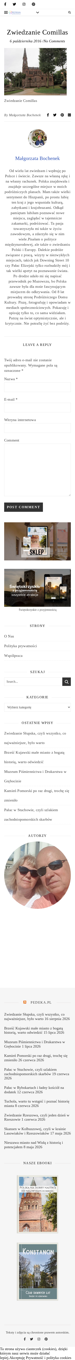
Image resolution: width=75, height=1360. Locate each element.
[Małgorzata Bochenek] (37, 147)
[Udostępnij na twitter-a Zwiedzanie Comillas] (55, 115)
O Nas (9, 636)
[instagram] (23, 5)
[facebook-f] (5, 5)
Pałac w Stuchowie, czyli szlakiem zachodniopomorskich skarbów (30, 1071)
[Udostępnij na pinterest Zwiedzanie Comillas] (63, 115)
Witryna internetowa (20, 420)
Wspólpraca (13, 655)
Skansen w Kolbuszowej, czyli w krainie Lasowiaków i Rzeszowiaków (35, 1131)
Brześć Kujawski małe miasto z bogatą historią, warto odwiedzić (33, 1030)
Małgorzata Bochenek (25, 115)
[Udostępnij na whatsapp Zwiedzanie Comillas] (69, 115)
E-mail (11, 399)
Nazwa (11, 379)
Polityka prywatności (20, 646)
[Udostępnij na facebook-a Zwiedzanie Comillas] (48, 115)
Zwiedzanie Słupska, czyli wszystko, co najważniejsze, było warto (34, 1016)
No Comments (54, 41)
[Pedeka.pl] (14, 12)
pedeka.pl (41, 1002)
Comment (11, 440)
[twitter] (14, 5)
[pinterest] (33, 5)
